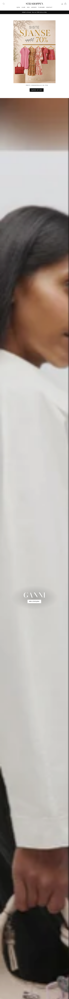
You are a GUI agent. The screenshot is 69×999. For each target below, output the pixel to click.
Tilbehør (41, 7)
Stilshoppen (34, 4)
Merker (34, 7)
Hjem (18, 7)
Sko (28, 7)
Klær (23, 7)
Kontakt (49, 7)
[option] (34, 12)
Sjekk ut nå (36, 90)
